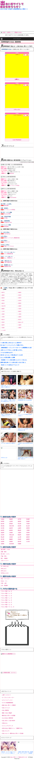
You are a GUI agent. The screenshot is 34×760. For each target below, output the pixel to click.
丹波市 (3, 322)
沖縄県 (19, 543)
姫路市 (19, 292)
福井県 (11, 528)
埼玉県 (19, 523)
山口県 (19, 537)
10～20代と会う (5, 566)
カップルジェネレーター (8, 697)
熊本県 (19, 541)
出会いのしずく (6, 730)
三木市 (3, 311)
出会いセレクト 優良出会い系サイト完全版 (12, 733)
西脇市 (3, 308)
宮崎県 (2, 543)
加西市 (19, 316)
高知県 (19, 539)
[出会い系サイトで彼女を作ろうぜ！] (12, 7)
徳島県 (28, 537)
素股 (9, 613)
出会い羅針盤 (5, 710)
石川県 (2, 528)
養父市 (19, 319)
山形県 (11, 521)
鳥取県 (19, 534)
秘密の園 (12, 173)
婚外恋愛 (6, 205)
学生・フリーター (5, 578)
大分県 (28, 541)
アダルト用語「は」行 (6, 602)
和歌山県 (11, 534)
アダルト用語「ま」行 (6, 604)
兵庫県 (28, 532)
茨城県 (28, 521)
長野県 (28, 528)
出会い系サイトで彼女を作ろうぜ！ (19, 757)
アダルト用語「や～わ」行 (7, 606)
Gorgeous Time (8, 222)
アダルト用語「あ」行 (6, 591)
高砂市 (19, 311)
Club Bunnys (7, 233)
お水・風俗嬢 (4, 585)
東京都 (2, 526)
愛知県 (19, 530)
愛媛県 (11, 539)
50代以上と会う (5, 573)
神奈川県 (11, 526)
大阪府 (19, 532)
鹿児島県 (11, 543)
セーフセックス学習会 (14, 185)
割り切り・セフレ (5, 554)
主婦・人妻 (3, 583)
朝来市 (3, 325)
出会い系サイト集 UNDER (8, 720)
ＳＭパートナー (5, 560)
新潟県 (19, 526)
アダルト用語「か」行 (6, 593)
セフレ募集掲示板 (8, 253)
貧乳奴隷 (6, 226)
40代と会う (4, 570)
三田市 (3, 316)
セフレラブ (7, 242)
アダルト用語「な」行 (6, 600)
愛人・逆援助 (4, 558)
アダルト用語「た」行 (6, 598)
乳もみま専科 (7, 213)
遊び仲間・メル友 (5, 549)
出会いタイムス (6, 707)
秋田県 (2, 521)
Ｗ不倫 (5, 218)
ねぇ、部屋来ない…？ (9, 258)
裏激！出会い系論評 (7, 713)
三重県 (28, 530)
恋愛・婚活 (3, 551)
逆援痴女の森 (7, 266)
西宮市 (3, 297)
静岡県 (11, 530)
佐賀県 (2, 541)
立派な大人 (5, 723)
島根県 (28, 534)
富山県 (28, 526)
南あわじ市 (20, 322)
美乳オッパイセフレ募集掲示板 (12, 237)
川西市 (3, 314)
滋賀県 (2, 532)
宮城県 (28, 519)
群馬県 (11, 523)
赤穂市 (19, 306)
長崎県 (11, 541)
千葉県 (28, 523)
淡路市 (19, 325)
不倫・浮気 (3, 556)
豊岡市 (19, 303)
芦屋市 (3, 300)
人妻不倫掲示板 (8, 262)
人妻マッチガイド (6, 695)
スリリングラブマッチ (7, 725)
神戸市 (3, 292)
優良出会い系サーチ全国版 (8, 715)
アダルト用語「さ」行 (6, 595)
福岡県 (28, 539)
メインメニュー (17, 38)
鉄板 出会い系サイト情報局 (9, 705)
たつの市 (3, 330)
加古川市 (3, 306)
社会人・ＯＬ (4, 581)
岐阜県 (2, 530)
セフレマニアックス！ (7, 700)
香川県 (2, 539)
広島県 (11, 537)
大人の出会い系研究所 (7, 718)
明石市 (19, 295)
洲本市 (19, 297)
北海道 (2, 519)
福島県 (19, 521)
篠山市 (3, 319)
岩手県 (19, 519)
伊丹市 (19, 300)
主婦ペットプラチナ (9, 246)
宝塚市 (19, 308)
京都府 (11, 532)
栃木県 (2, 523)
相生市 (3, 303)
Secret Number (13, 197)
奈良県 (2, 534)
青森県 (11, 519)
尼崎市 (3, 295)
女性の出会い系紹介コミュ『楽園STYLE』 (12, 728)
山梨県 (19, 528)
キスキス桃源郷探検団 (7, 702)
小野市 (19, 314)
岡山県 (2, 537)
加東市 (19, 327)
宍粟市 (3, 327)
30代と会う (4, 568)
